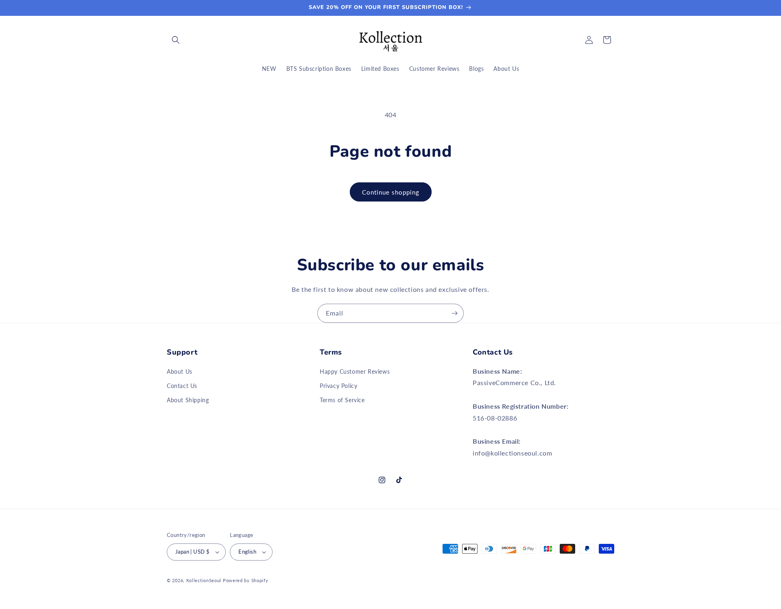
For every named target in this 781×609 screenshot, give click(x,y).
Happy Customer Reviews (355, 371)
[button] (176, 40)
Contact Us (182, 385)
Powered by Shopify (245, 580)
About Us (179, 371)
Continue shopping (390, 192)
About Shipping (188, 400)
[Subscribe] (454, 313)
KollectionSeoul (204, 580)
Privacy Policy (338, 385)
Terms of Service (342, 400)
